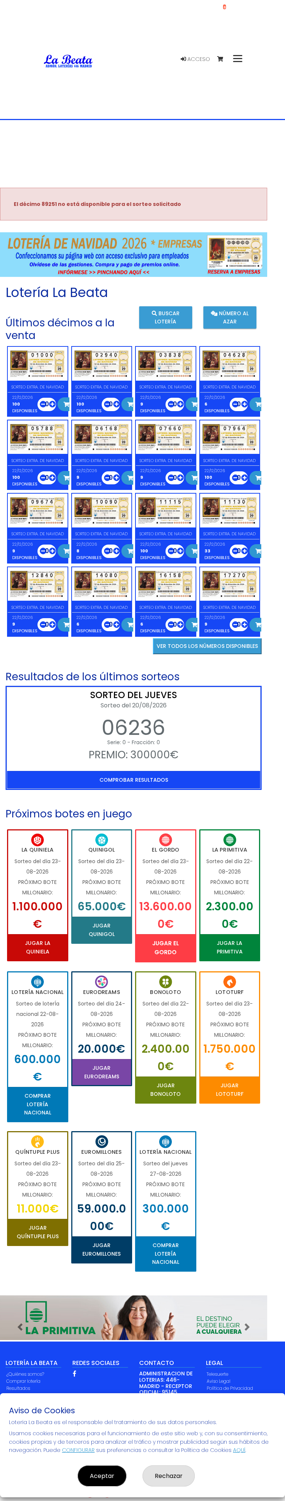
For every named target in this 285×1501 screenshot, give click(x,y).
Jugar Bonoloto (165, 1089)
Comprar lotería (23, 1381)
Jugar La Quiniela (37, 947)
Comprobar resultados (133, 780)
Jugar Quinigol (102, 929)
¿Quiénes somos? (25, 1374)
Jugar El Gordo (165, 947)
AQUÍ (239, 1450)
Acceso (198, 59)
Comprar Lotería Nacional (37, 1104)
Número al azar (233, 317)
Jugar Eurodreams (101, 1072)
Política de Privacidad (230, 1388)
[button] (20, 1327)
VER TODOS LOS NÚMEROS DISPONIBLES (207, 646)
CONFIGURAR (78, 1450)
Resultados (18, 1388)
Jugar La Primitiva (230, 947)
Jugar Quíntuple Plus (38, 1232)
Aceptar (102, 1476)
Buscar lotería (167, 317)
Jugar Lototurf (229, 1089)
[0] (223, 59)
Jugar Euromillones (101, 1249)
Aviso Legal (218, 1381)
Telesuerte (217, 1374)
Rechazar (169, 1476)
